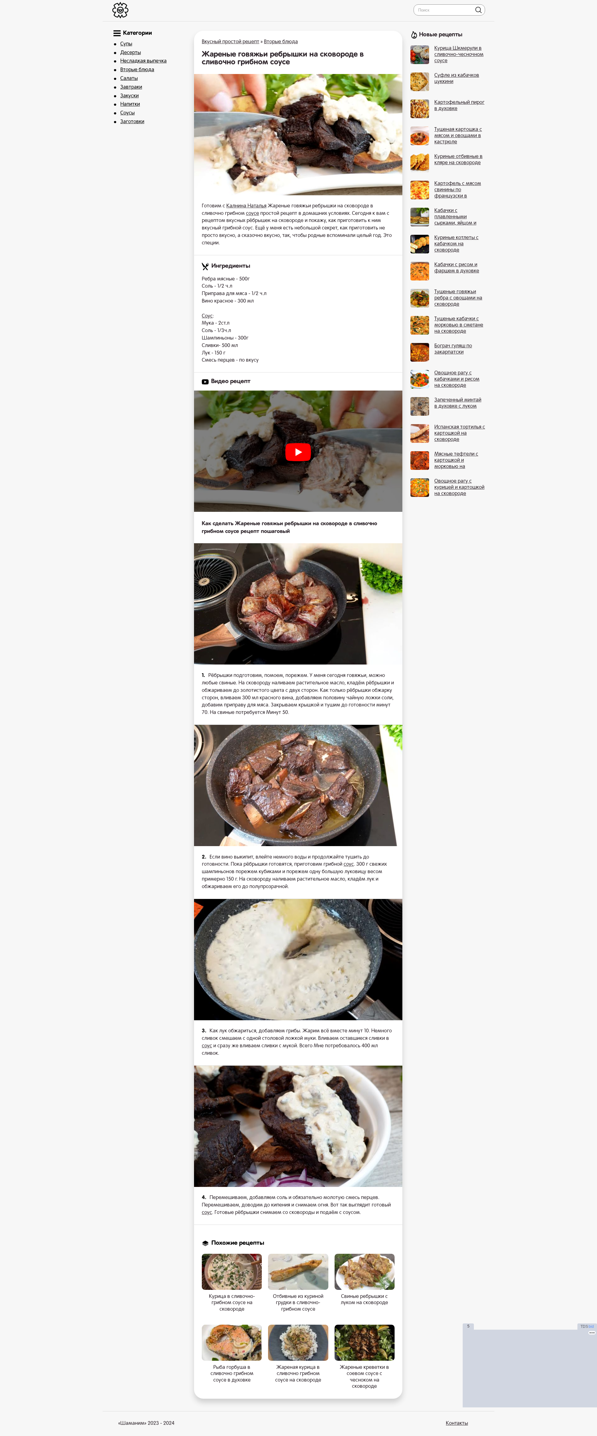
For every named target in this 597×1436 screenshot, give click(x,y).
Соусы (127, 113)
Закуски (129, 96)
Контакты (457, 1423)
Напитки (130, 104)
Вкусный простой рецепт (230, 41)
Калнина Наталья (246, 206)
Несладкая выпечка (143, 61)
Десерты (130, 52)
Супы (126, 44)
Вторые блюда (137, 69)
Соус (207, 316)
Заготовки (132, 121)
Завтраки (131, 87)
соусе (252, 213)
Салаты (129, 78)
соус (349, 864)
